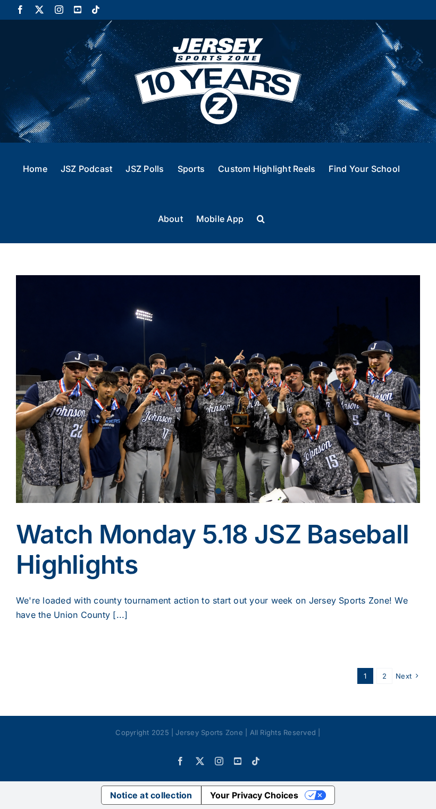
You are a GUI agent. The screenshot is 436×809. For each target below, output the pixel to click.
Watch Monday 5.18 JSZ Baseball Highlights (212, 549)
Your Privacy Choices (254, 795)
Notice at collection (151, 795)
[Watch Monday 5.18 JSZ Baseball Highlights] (218, 389)
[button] (261, 218)
